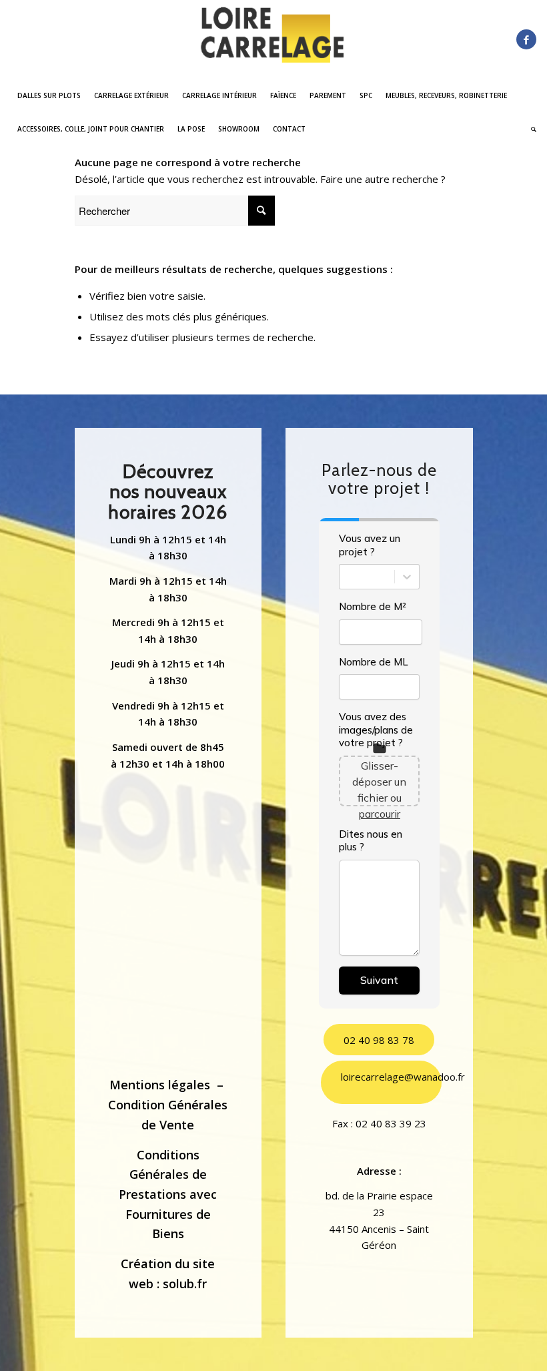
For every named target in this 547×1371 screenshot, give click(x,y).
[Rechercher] (530, 129)
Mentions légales (159, 1085)
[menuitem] (49, 95)
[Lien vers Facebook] (526, 39)
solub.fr (185, 1284)
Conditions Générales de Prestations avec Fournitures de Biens (168, 1194)
